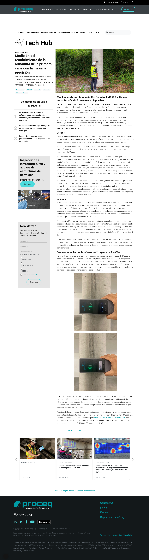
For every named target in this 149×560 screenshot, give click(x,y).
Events (104, 512)
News (103, 507)
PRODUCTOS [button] (74, 10)
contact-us (128, 9)
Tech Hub (87, 10)
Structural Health (21, 93)
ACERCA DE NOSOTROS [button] (104, 10)
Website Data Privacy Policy (123, 535)
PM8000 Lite (99, 418)
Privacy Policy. (34, 275)
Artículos (21, 32)
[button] (133, 2)
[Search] (117, 9)
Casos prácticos (33, 32)
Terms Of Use (105, 535)
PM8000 (29, 90)
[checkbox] (33, 264)
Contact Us (106, 502)
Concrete (47, 90)
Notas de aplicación (48, 32)
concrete (38, 90)
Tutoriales (90, 32)
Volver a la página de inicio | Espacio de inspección (74, 491)
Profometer (20, 90)
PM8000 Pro (120, 418)
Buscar (125, 2)
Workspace (110, 2)
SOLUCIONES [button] (47, 10)
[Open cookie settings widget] (6, 556)
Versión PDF (75, 430)
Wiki (97, 32)
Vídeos (82, 32)
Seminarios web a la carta (68, 32)
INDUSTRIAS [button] (61, 10)
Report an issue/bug (112, 517)
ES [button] (118, 2)
